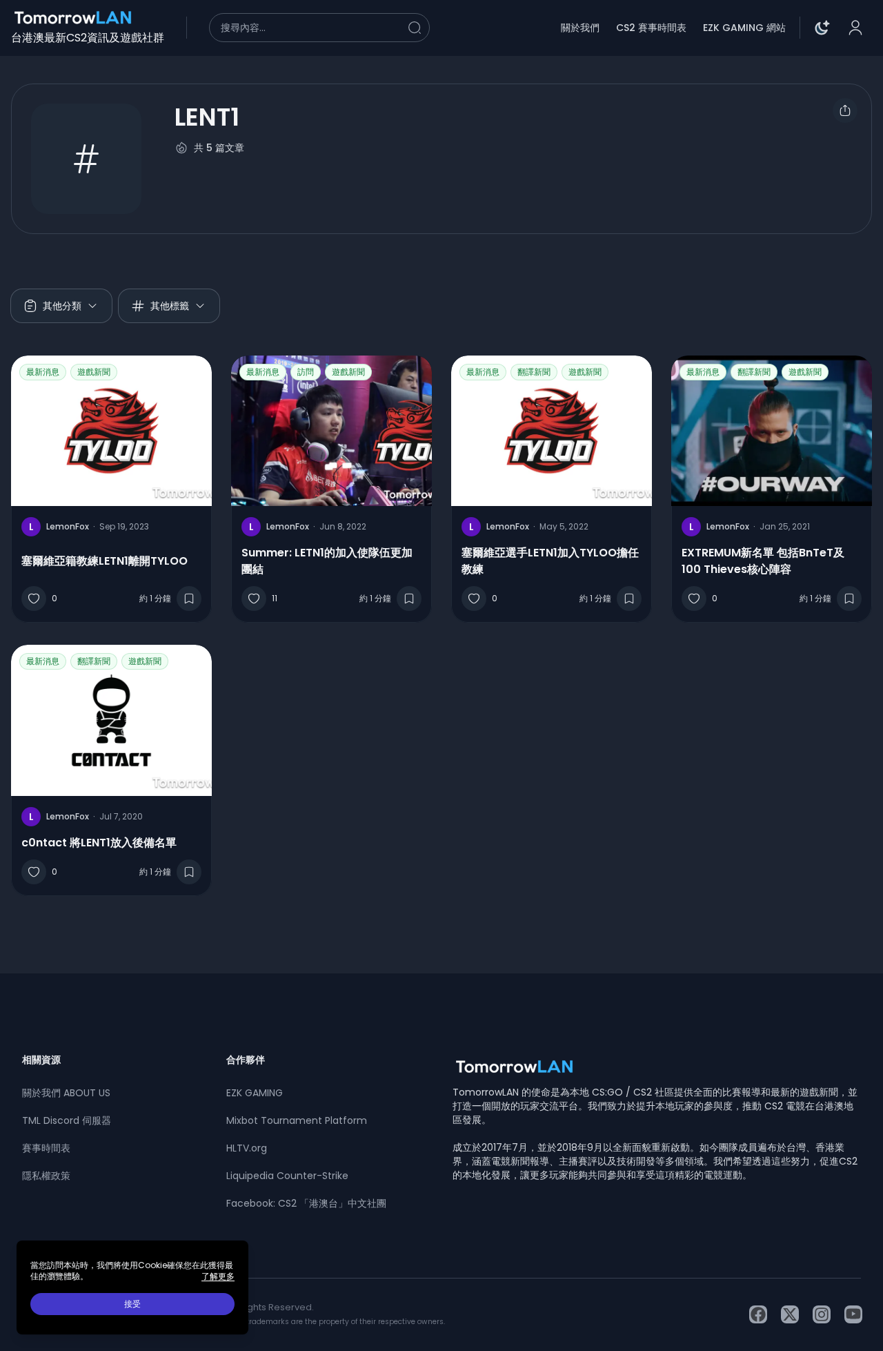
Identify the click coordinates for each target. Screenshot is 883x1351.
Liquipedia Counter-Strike (287, 1176)
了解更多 (218, 1276)
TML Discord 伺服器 (66, 1120)
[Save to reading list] (189, 598)
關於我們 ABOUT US (66, 1093)
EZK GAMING (254, 1093)
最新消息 (42, 372)
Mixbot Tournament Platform (296, 1120)
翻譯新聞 (533, 372)
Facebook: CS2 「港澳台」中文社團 (306, 1203)
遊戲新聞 (93, 372)
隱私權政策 (46, 1176)
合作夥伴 (245, 1060)
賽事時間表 (46, 1148)
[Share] (845, 110)
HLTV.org (246, 1148)
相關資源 (41, 1060)
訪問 (305, 372)
